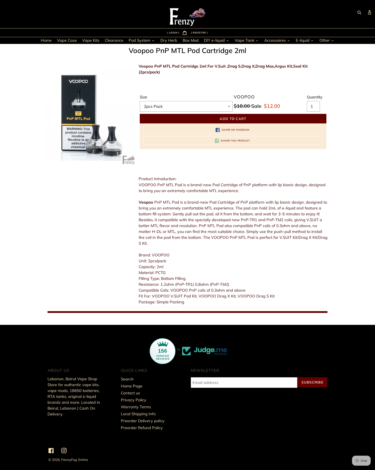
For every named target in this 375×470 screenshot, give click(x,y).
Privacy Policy (133, 399)
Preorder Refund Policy (142, 427)
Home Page (131, 386)
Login (173, 32)
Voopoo (146, 202)
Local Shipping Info (138, 413)
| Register (199, 32)
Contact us (130, 392)
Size (143, 97)
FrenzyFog (69, 460)
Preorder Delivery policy (142, 420)
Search (127, 379)
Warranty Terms (136, 406)
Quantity (314, 97)
